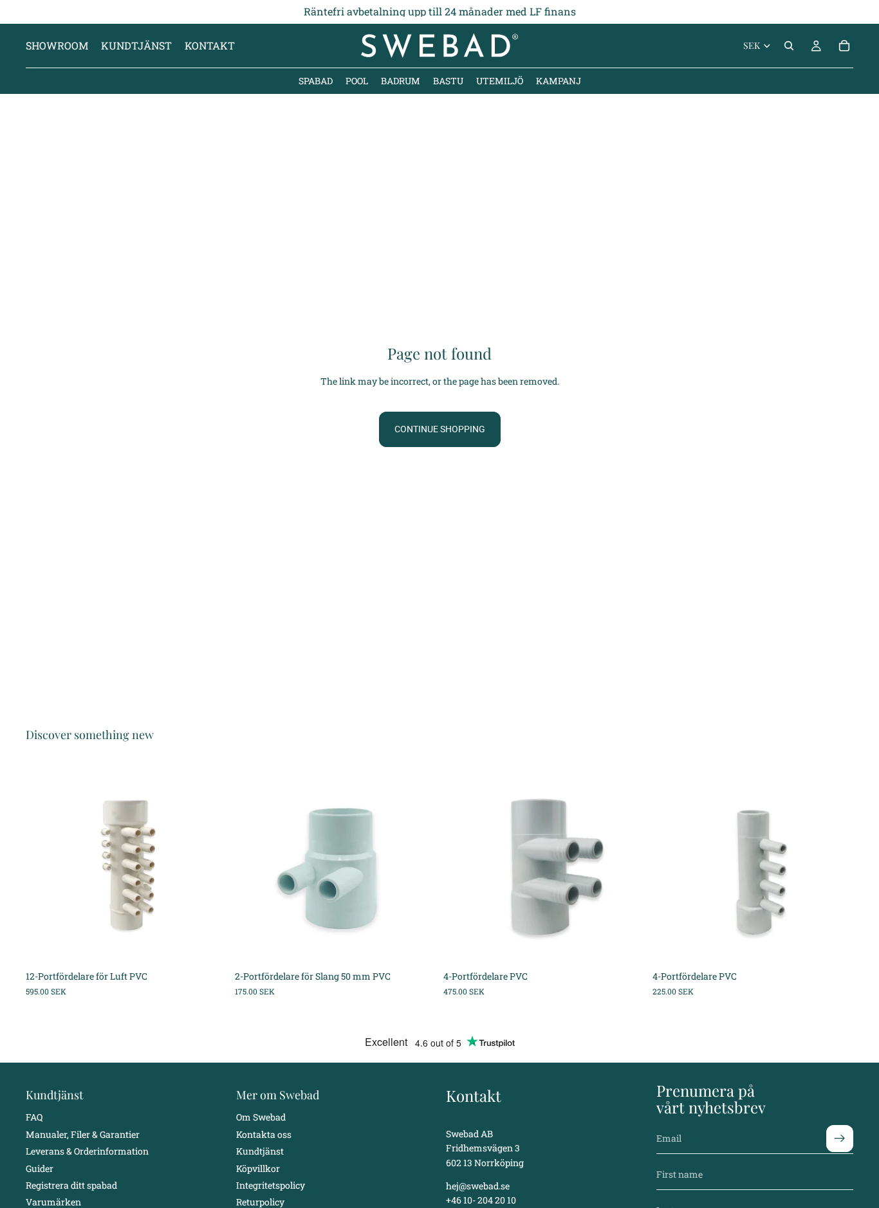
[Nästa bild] (208, 864)
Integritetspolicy (270, 1185)
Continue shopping (439, 429)
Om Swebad (261, 1117)
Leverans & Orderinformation (87, 1151)
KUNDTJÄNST (136, 45)
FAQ (34, 1117)
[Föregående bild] (45, 864)
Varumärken (53, 1202)
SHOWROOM (57, 45)
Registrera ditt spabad (71, 1185)
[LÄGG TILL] (207, 944)
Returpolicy (260, 1202)
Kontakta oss (263, 1134)
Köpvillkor (258, 1168)
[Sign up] (839, 1138)
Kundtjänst (260, 1151)
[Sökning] (789, 46)
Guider (39, 1168)
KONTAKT (210, 45)
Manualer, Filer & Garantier (83, 1134)
